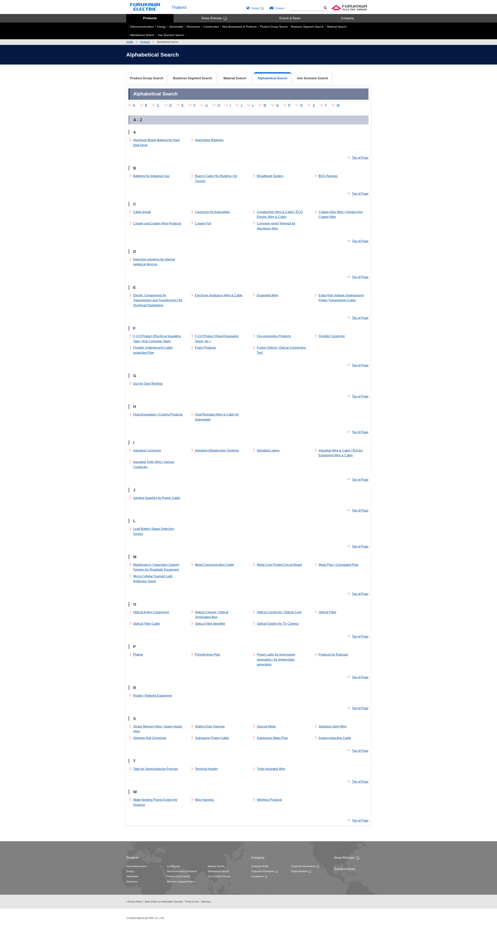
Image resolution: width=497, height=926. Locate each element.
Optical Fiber (327, 612)
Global (255, 8)
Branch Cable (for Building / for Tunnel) (216, 178)
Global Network (299, 871)
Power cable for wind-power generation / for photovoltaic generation (276, 659)
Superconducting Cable (335, 738)
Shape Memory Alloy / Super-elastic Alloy (157, 729)
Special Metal (266, 726)
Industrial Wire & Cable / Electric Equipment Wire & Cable (341, 453)
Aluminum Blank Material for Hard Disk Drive (156, 142)
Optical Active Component (151, 612)
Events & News (290, 18)
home (129, 42)
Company (347, 18)
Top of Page (360, 157)
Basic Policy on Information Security (163, 901)
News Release (212, 18)
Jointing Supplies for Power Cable (156, 498)
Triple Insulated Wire (271, 769)
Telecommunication (136, 866)
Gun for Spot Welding (148, 383)
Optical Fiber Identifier (210, 623)
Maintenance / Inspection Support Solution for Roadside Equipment (156, 567)
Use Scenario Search (312, 78)
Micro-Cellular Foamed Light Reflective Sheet (152, 579)
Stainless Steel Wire (333, 726)
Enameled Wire (267, 295)
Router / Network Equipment (152, 695)
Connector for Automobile (212, 212)
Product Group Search (146, 78)
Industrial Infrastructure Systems (217, 450)
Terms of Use (192, 901)
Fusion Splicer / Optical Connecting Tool (281, 350)
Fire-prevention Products (274, 336)
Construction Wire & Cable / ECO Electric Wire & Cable (280, 214)
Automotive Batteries (209, 140)
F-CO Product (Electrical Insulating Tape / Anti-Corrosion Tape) (157, 339)
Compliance (257, 876)
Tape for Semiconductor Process (155, 769)
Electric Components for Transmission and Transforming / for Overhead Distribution (157, 300)
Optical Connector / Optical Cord (279, 612)
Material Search (234, 78)
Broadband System (270, 176)
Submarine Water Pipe (272, 738)
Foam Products (205, 347)
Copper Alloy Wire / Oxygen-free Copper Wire (341, 214)
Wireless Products (269, 799)
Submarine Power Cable (212, 738)
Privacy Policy (135, 901)
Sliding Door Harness (210, 726)
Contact (279, 8)
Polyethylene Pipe (207, 654)
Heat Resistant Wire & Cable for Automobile (217, 417)
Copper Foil (203, 223)
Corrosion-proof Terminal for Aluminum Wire (276, 226)
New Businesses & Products (182, 871)
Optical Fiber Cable (146, 623)
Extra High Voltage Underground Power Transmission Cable (341, 298)
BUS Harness (328, 176)
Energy (130, 871)
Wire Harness (204, 799)
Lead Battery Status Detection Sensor (153, 531)
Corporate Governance (303, 866)
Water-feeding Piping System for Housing (155, 802)
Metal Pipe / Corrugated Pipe (338, 564)
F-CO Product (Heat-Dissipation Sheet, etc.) (217, 339)
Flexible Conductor (332, 336)
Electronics (132, 881)
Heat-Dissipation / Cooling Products (157, 414)
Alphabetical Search (218, 871)
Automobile (132, 876)
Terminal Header (206, 769)
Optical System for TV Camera (278, 623)
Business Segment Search (192, 78)
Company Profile (260, 866)
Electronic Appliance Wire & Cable (218, 295)
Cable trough (142, 212)
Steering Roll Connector (149, 738)
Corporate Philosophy (262, 871)
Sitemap (205, 901)
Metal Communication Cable (214, 564)
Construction (173, 866)
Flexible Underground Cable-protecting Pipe (153, 350)
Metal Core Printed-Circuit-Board (279, 564)
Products (150, 18)
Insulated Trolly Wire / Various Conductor (153, 464)
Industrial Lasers (268, 450)
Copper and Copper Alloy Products (157, 223)
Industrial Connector (147, 450)
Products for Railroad (333, 654)
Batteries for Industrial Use (151, 176)
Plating (138, 654)
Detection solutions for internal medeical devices (154, 262)
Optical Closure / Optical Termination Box (211, 615)
